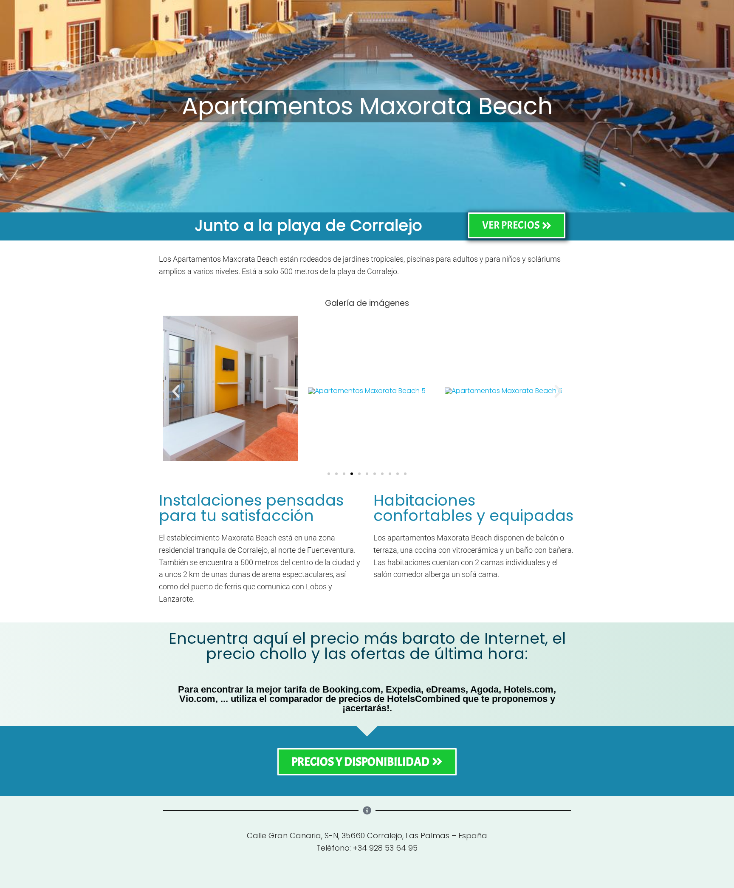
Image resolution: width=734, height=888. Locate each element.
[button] (175, 391)
